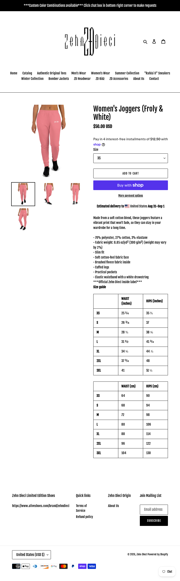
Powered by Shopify (158, 554)
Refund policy (84, 517)
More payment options (130, 195)
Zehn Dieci (142, 554)
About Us (113, 506)
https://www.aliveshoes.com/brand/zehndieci (40, 506)
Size (95, 149)
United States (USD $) (30, 554)
